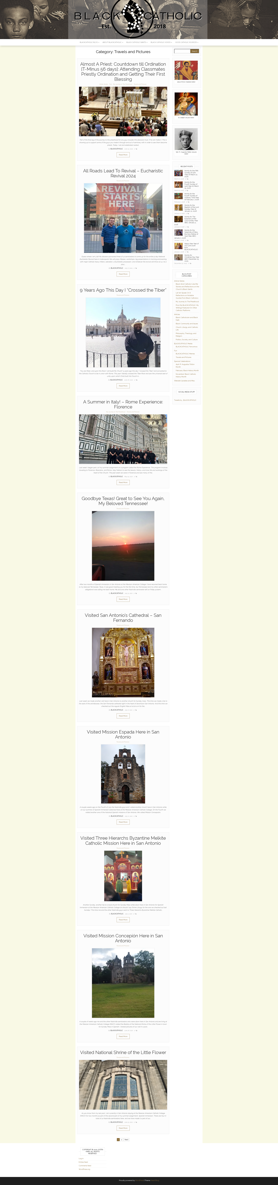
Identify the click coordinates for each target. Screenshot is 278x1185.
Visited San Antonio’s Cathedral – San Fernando (123, 618)
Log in (81, 1158)
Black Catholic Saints (136, 42)
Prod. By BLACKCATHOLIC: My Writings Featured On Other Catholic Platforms (187, 307)
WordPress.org (84, 1169)
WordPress (139, 1180)
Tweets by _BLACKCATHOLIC (185, 400)
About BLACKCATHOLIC (112, 42)
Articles (177, 314)
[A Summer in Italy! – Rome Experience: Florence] (123, 439)
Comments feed (85, 1166)
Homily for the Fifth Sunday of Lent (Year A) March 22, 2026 (191, 174)
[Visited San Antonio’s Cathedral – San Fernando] (123, 662)
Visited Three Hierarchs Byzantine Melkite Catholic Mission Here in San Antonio (123, 840)
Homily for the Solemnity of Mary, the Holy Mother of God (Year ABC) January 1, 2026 (186, 234)
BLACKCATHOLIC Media (183, 344)
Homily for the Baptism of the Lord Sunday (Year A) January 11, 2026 (192, 208)
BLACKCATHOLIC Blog (89, 42)
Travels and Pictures (139, 84)
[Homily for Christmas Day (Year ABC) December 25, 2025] (178, 257)
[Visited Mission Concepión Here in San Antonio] (123, 983)
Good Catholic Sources (186, 42)
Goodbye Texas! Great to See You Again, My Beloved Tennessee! (123, 501)
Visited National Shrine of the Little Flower (123, 1052)
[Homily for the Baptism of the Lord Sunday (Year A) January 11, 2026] (178, 207)
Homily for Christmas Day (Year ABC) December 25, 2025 (192, 258)
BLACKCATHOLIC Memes (185, 354)
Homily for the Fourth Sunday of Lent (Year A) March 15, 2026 (192, 185)
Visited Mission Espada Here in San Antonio (123, 734)
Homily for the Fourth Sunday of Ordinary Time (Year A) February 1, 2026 (192, 197)
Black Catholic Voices (161, 42)
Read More (123, 155)
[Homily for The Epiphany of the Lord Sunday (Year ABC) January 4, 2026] (178, 219)
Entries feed (83, 1162)
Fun (110, 84)
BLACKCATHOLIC (117, 149)
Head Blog (155, 1180)
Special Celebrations (182, 361)
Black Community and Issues (187, 324)
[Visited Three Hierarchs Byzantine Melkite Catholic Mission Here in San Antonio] (123, 876)
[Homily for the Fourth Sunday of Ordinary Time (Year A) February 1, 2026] (178, 196)
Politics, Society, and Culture (187, 340)
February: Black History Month (187, 371)
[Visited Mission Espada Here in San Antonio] (123, 774)
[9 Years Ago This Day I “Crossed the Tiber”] (123, 332)
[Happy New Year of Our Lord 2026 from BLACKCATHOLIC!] (178, 246)
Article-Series (103, 84)
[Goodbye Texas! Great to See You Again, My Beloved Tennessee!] (123, 546)
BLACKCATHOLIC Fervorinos (186, 347)
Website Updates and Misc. (184, 381)
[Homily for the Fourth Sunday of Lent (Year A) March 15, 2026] (178, 184)
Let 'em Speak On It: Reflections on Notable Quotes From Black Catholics (187, 295)
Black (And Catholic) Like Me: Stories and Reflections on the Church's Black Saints (187, 286)
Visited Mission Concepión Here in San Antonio (123, 938)
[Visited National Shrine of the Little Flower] (123, 1085)
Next (126, 1140)
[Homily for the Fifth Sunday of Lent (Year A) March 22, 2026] (178, 173)
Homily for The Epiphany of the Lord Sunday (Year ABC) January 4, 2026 (186, 221)
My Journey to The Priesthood (122, 84)
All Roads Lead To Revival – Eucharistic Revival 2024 (123, 173)
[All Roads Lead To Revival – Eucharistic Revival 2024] (123, 218)
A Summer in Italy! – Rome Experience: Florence (123, 404)
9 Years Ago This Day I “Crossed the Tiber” (123, 290)
